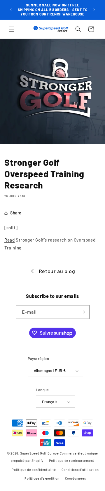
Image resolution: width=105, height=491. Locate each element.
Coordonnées (75, 478)
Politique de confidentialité (34, 469)
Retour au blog (57, 271)
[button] (11, 29)
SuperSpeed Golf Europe (39, 453)
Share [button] (16, 212)
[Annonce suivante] (94, 9)
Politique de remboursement (71, 460)
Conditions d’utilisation (80, 469)
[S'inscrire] (82, 312)
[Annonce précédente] (10, 9)
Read (9, 239)
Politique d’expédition (41, 478)
